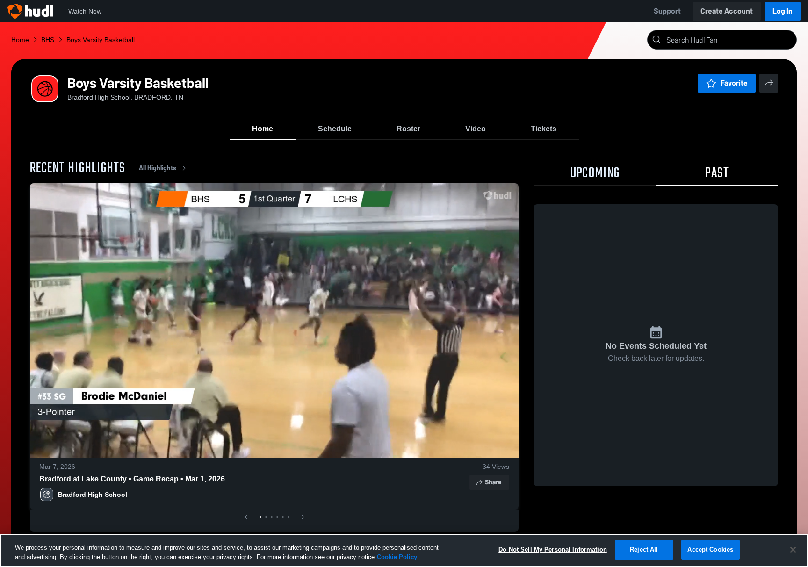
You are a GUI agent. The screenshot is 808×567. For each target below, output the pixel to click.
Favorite (734, 83)
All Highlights (157, 168)
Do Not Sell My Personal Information (552, 549)
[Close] (793, 549)
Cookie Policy (397, 556)
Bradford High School (92, 494)
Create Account (726, 11)
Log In (782, 11)
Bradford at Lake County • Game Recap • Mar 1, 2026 (132, 479)
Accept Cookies (710, 549)
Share (493, 482)
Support (667, 11)
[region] (404, 550)
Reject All (644, 549)
